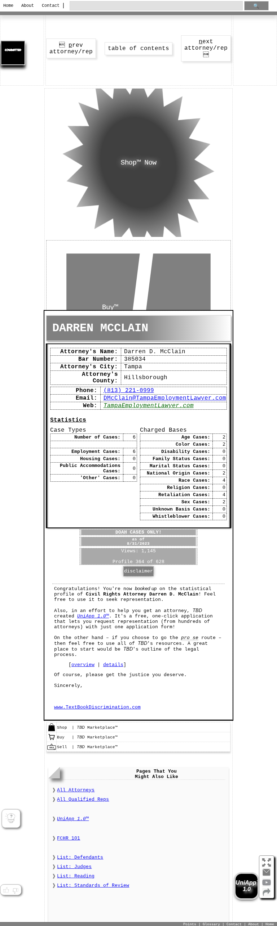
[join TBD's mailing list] (266, 895)
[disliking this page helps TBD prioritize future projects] (15, 890)
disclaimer (138, 571)
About (27, 5)
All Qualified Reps (83, 799)
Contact (49, 5)
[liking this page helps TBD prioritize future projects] (5, 890)
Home (8, 5)
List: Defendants (80, 857)
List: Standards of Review (93, 885)
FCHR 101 (68, 838)
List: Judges (74, 866)
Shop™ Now (138, 163)
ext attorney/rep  (206, 48)
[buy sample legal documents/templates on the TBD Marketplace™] (51, 740)
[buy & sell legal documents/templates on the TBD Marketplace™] (51, 730)
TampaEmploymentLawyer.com (149, 406)
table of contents (138, 48)
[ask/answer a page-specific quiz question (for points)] (11, 819)
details (113, 664)
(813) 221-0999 (129, 390)
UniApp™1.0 (247, 886)
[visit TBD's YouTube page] (266, 885)
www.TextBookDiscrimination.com (97, 707)
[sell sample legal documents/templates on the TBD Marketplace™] (51, 750)
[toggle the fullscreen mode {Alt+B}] (266, 862)
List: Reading (75, 876)
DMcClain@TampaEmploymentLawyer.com (165, 398)
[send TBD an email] (266, 875)
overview (82, 664)
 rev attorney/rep (71, 48)
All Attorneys (75, 790)
